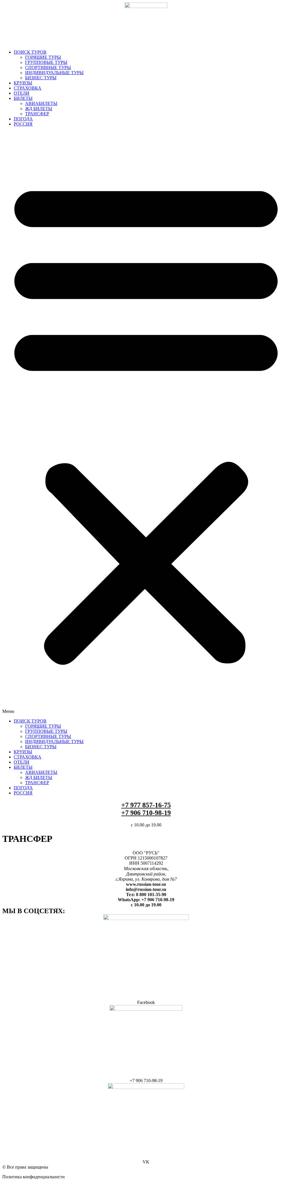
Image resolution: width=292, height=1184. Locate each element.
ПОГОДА (23, 118)
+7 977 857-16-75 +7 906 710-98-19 (146, 808)
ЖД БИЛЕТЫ (38, 108)
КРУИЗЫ (23, 82)
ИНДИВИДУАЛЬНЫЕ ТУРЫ (54, 72)
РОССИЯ (23, 124)
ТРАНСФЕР (37, 113)
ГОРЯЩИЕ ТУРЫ (43, 57)
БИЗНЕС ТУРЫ (40, 77)
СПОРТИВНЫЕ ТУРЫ (48, 67)
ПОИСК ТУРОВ (30, 52)
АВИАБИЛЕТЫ (41, 103)
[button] (146, 422)
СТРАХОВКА (27, 88)
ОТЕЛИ (21, 93)
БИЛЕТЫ (23, 98)
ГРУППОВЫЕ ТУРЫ (46, 62)
